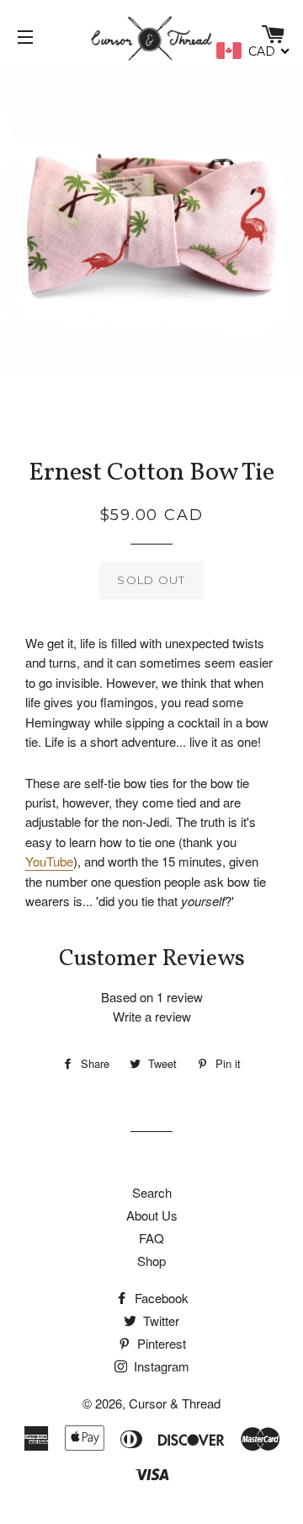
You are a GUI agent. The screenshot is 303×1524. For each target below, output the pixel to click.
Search (152, 1192)
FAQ (151, 1238)
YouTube (49, 861)
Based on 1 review (152, 997)
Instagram (159, 1366)
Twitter (159, 1320)
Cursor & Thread (175, 1403)
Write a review (152, 1016)
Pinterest (160, 1343)
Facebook (160, 1298)
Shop (151, 1260)
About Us (152, 1215)
